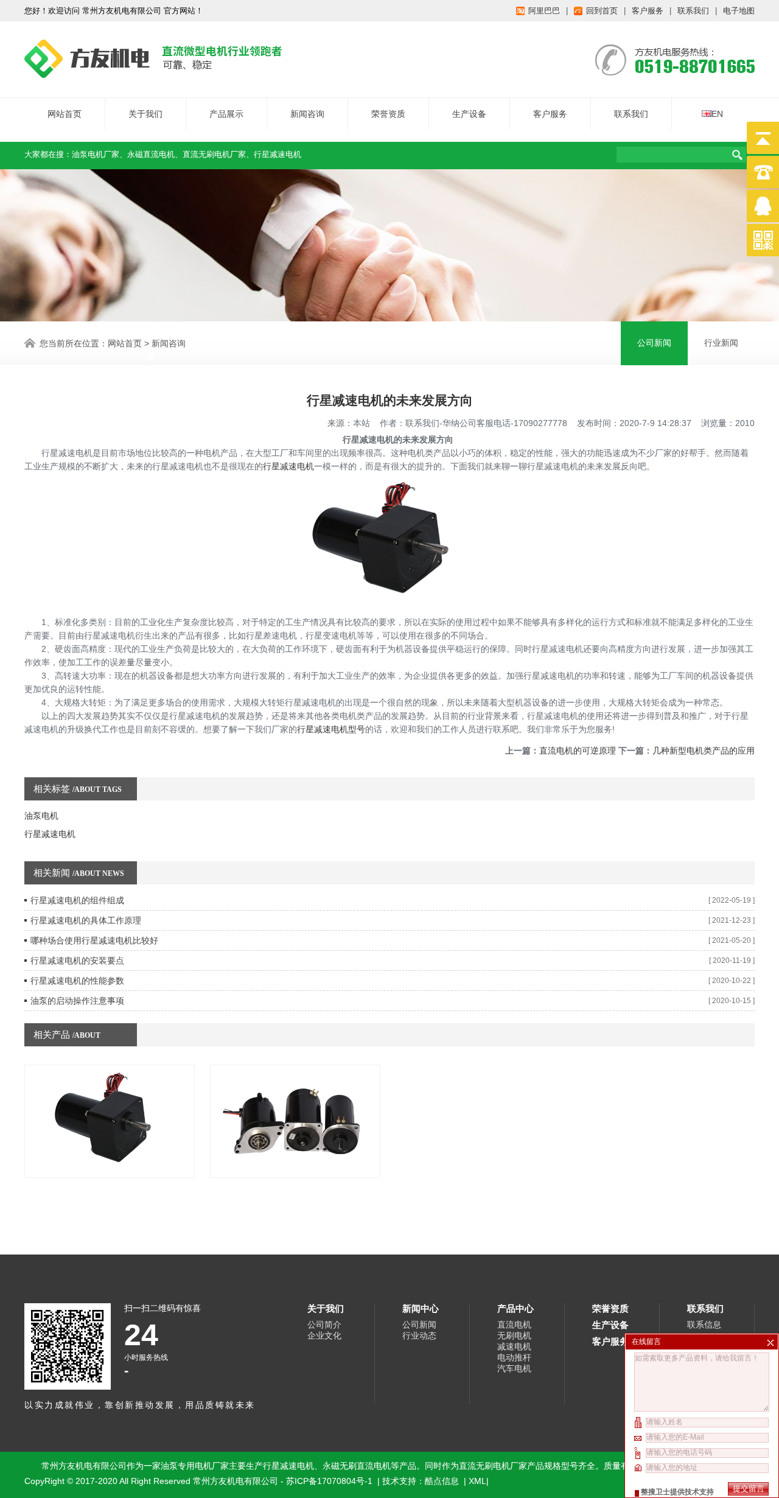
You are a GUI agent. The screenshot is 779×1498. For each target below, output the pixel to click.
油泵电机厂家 (95, 154)
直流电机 (514, 1324)
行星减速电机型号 (331, 729)
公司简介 (324, 1324)
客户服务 (647, 10)
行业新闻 (721, 343)
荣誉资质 (388, 114)
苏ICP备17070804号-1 (330, 1481)
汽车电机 (514, 1368)
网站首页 (64, 114)
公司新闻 (654, 343)
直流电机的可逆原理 (577, 750)
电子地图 (739, 10)
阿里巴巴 (544, 10)
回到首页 (602, 10)
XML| (479, 1481)
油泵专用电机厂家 (195, 1466)
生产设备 (469, 114)
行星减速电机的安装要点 (77, 960)
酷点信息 (442, 1481)
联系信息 (704, 1324)
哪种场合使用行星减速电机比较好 (94, 940)
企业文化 (324, 1335)
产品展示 (226, 114)
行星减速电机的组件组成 (77, 900)
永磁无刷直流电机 (357, 1466)
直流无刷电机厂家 (214, 154)
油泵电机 (41, 816)
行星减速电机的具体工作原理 (85, 920)
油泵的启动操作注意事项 (77, 1001)
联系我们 (693, 10)
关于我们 (145, 114)
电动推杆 (514, 1357)
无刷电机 (514, 1335)
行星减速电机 (277, 154)
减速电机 (514, 1346)
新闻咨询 (307, 114)
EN (717, 114)
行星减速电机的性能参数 (77, 980)
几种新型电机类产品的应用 (703, 750)
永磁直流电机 (151, 154)
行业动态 (419, 1335)
